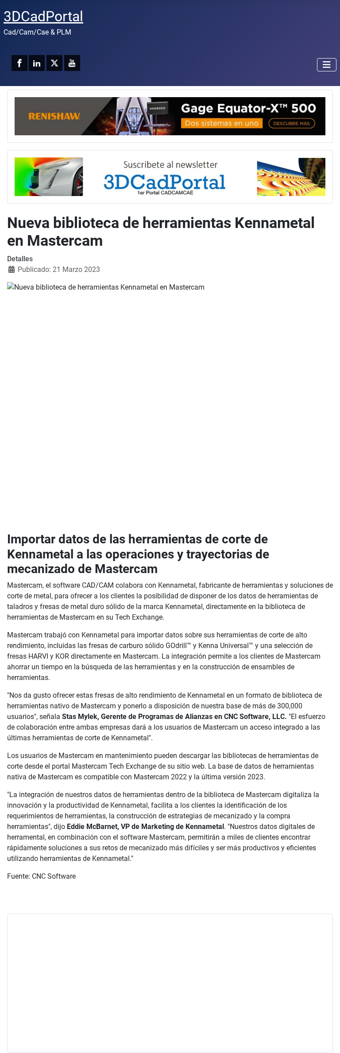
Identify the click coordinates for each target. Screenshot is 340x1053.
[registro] (170, 176)
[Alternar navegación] (326, 64)
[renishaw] (170, 115)
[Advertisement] (170, 983)
